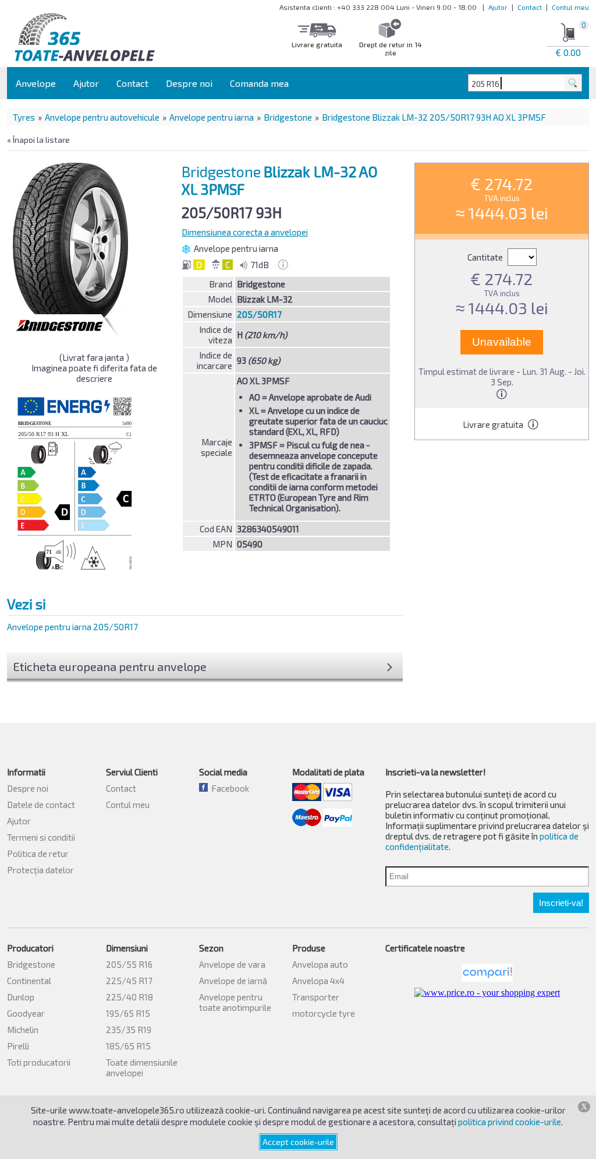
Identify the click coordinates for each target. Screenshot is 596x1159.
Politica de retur (38, 853)
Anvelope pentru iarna (211, 117)
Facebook (228, 788)
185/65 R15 (128, 1046)
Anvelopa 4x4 (318, 980)
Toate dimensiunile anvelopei (142, 1067)
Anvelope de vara (232, 964)
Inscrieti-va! (561, 903)
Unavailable (501, 342)
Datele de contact (41, 804)
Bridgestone (288, 117)
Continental (29, 980)
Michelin (22, 1029)
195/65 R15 (128, 1013)
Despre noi (189, 83)
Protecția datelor (40, 870)
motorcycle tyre (323, 1013)
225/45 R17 (129, 980)
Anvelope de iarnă (233, 980)
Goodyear (26, 1013)
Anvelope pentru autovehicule (102, 117)
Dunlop (20, 997)
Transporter (315, 997)
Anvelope (36, 83)
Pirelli (18, 1046)
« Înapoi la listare (38, 140)
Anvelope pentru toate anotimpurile (235, 1002)
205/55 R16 (129, 964)
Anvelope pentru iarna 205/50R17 (72, 626)
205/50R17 (259, 314)
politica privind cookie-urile (509, 1121)
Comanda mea (259, 83)
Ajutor (498, 7)
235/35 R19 (128, 1029)
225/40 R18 (129, 997)
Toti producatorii (38, 1062)
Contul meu (570, 7)
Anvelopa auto (320, 964)
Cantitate (486, 257)
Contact (529, 7)
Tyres (24, 117)
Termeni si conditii (41, 837)
